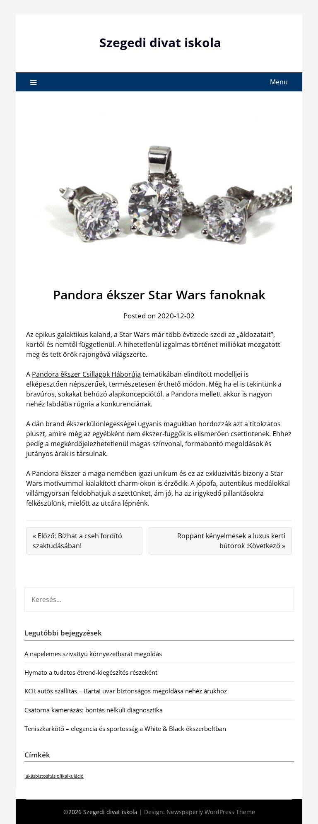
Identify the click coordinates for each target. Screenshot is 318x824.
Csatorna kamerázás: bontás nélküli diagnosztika (93, 710)
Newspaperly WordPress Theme (210, 812)
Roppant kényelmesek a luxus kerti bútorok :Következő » (231, 540)
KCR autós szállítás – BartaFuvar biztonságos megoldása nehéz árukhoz (125, 691)
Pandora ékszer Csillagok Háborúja (86, 374)
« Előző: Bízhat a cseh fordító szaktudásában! (77, 540)
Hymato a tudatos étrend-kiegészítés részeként (90, 672)
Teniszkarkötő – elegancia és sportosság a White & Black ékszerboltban (125, 728)
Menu (279, 81)
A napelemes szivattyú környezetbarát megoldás (93, 654)
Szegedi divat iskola (160, 42)
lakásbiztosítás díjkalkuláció (54, 776)
